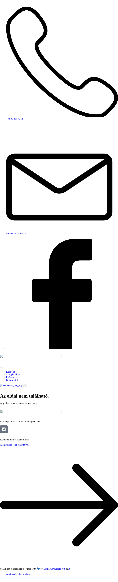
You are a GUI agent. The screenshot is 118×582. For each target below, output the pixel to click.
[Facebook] (62, 348)
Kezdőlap (11, 371)
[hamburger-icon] (1, 367)
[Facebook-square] (4, 429)
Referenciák (12, 377)
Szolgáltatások (13, 374)
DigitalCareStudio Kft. (54, 568)
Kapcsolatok (12, 380)
